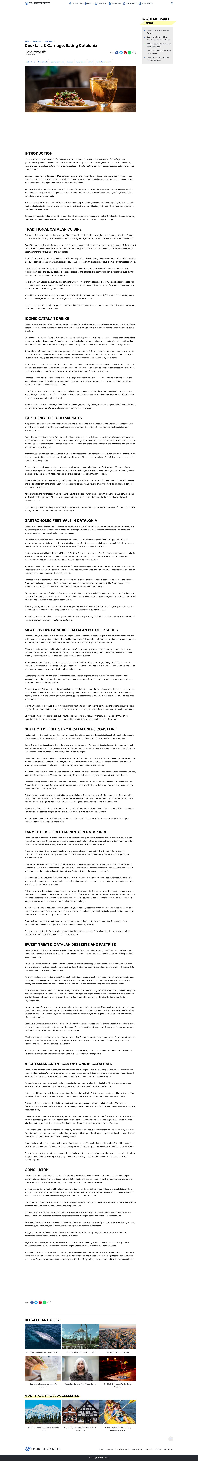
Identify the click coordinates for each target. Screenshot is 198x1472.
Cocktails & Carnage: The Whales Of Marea (43, 1352)
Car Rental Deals (57, 62)
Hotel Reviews (147, 3)
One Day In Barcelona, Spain (118, 1352)
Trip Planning (131, 3)
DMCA (165, 1449)
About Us (102, 1449)
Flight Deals (43, 62)
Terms (118, 1449)
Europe (70, 62)
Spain (90, 62)
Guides (89, 3)
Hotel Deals (30, 62)
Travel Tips (102, 3)
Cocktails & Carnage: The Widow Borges (80, 1384)
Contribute (110, 1449)
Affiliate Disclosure (138, 1449)
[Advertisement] (40, 24)
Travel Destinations (103, 62)
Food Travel (80, 62)
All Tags (170, 1449)
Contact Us (149, 1449)
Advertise (158, 1449)
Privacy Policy (125, 1449)
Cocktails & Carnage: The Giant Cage (80, 1352)
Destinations (77, 3)
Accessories (116, 3)
